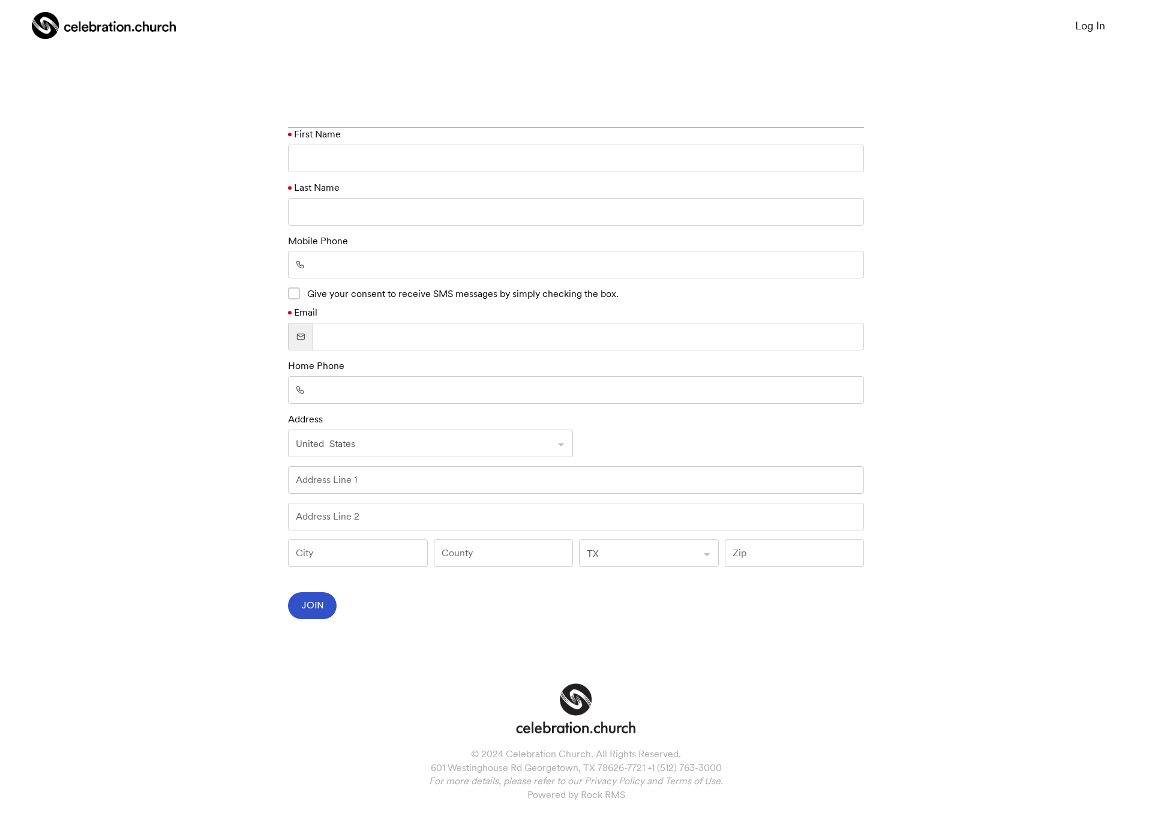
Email (305, 312)
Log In (1090, 25)
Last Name (317, 187)
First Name (317, 134)
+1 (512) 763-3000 (684, 767)
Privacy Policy (614, 781)
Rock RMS (603, 794)
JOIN (312, 605)
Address (305, 419)
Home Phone (316, 365)
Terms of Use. (694, 781)
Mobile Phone (318, 241)
